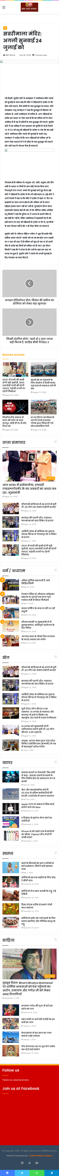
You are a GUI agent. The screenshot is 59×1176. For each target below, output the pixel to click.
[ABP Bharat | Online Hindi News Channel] (29, 7)
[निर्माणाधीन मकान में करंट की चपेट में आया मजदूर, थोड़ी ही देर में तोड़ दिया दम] (15, 407)
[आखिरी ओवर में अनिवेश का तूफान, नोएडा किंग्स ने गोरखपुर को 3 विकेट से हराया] (10, 535)
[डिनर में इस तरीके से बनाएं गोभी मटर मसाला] (10, 909)
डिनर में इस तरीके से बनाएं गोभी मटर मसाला (36, 906)
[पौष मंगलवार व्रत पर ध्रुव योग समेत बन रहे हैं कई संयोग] (10, 1050)
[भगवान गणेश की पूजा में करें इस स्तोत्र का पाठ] (10, 1010)
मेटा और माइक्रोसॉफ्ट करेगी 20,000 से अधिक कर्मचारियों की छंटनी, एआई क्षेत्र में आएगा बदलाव (37, 792)
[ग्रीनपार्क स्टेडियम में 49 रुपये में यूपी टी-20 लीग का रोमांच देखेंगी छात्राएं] (10, 508)
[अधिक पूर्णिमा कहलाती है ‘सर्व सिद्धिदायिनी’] (10, 585)
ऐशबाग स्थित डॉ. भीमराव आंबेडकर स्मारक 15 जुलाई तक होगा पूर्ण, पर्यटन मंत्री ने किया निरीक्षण (37, 596)
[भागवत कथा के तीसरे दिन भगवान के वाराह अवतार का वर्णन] (10, 640)
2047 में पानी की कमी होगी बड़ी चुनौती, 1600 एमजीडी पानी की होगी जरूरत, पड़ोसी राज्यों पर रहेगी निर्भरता (13, 385)
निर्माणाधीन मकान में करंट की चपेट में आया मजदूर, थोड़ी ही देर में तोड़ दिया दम (14, 422)
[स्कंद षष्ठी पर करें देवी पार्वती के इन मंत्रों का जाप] (10, 1023)
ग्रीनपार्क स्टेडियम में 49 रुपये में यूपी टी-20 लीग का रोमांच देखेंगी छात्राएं (38, 506)
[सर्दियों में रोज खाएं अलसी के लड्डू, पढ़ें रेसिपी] (10, 895)
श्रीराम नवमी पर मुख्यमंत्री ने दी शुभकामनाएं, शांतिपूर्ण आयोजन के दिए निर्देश (37, 624)
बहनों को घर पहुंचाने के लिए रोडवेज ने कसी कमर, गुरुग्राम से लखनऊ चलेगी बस (43, 384)
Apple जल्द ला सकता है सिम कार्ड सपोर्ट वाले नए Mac (37, 806)
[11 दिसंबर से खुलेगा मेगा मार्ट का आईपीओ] (10, 822)
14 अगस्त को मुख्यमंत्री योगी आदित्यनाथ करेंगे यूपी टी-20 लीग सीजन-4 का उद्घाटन (37, 729)
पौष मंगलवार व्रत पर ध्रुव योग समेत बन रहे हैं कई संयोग (38, 1048)
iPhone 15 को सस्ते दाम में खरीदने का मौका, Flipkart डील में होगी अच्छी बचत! (37, 834)
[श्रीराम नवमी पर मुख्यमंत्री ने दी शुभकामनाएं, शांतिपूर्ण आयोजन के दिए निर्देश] (10, 626)
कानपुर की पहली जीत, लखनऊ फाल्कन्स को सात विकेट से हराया (37, 519)
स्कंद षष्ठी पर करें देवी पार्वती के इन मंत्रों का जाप (38, 1021)
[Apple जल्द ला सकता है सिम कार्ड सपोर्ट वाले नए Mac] (10, 808)
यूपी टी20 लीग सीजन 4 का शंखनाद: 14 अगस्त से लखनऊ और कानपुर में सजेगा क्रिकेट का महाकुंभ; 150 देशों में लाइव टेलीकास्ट (38, 713)
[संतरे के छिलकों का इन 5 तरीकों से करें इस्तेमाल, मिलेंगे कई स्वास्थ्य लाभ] (10, 867)
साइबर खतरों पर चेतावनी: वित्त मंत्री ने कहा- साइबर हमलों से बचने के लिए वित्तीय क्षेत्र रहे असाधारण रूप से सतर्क (38, 777)
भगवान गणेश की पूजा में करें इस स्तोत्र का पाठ (37, 1007)
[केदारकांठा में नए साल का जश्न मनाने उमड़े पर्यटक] (10, 1037)
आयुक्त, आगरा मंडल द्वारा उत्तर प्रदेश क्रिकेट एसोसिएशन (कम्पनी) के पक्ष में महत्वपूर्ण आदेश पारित (38, 743)
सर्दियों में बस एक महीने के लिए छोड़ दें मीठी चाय (38, 879)
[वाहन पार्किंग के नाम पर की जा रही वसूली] (10, 612)
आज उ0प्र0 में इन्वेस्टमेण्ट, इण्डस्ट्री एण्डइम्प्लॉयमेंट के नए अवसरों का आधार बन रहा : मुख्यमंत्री (29, 488)
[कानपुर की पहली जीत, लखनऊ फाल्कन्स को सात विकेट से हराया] (10, 522)
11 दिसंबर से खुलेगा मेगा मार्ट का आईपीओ (36, 819)
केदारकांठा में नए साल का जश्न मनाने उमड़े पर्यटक (36, 1034)
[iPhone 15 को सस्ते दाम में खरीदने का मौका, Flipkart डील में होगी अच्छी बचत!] (10, 835)
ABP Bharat (10, 55)
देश (5, 28)
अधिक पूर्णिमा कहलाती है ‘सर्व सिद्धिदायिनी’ (35, 582)
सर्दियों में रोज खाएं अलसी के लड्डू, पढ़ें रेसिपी (38, 893)
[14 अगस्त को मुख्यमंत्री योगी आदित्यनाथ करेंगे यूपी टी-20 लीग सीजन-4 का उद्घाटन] (10, 730)
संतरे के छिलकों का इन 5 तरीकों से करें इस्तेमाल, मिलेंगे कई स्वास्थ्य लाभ (37, 866)
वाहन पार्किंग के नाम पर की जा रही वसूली (38, 610)
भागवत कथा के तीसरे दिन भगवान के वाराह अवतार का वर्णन (38, 638)
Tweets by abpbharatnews (15, 1080)
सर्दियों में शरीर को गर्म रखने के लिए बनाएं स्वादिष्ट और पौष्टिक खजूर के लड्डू (38, 921)
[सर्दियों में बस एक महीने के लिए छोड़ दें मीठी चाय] (10, 882)
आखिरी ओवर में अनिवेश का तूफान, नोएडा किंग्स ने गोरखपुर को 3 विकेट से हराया (39, 534)
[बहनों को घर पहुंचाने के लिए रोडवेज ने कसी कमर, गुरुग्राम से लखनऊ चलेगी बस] (44, 369)
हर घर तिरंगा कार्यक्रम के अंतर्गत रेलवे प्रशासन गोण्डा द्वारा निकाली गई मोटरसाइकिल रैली (42, 422)
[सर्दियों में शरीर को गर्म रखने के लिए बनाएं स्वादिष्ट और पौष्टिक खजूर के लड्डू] (10, 922)
